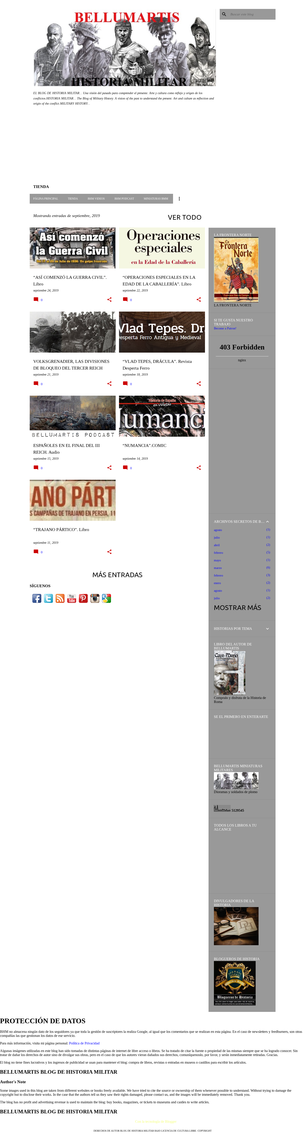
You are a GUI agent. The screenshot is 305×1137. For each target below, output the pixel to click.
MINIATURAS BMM (156, 198)
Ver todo (185, 217)
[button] (109, 300)
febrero (218, 552)
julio (217, 537)
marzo (218, 568)
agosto (218, 530)
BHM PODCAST (124, 198)
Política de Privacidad (84, 1043)
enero (217, 583)
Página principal (45, 198)
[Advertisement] (117, 148)
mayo (217, 560)
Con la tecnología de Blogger (155, 1121)
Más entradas (117, 575)
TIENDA (73, 198)
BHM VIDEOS (96, 198)
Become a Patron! (225, 328)
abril (217, 545)
